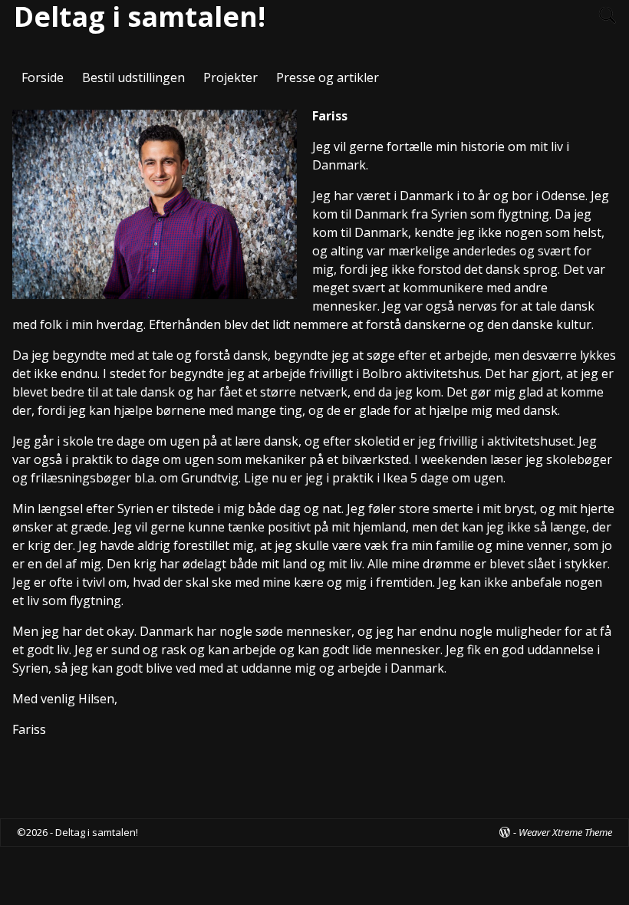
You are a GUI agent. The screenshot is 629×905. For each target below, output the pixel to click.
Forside (42, 77)
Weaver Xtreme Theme (565, 832)
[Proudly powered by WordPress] (505, 832)
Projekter (230, 77)
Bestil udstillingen (133, 77)
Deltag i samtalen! (96, 832)
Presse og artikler (327, 77)
